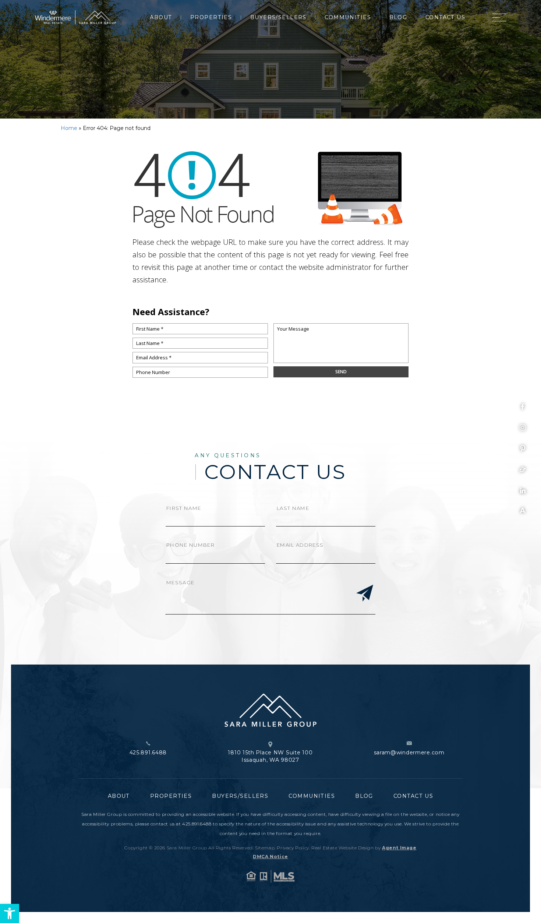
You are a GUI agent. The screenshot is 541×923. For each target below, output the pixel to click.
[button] (9, 913)
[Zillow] (522, 470)
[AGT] (522, 510)
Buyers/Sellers (278, 17)
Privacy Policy (293, 847)
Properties (211, 17)
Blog (398, 17)
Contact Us (445, 17)
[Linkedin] (523, 491)
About (161, 17)
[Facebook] (522, 407)
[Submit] (364, 593)
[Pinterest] (522, 449)
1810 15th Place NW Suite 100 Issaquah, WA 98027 (270, 756)
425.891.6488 (148, 752)
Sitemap (265, 847)
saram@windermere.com (409, 752)
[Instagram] (523, 428)
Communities (348, 17)
